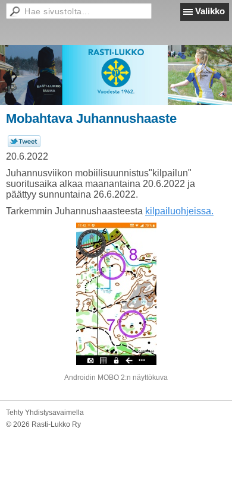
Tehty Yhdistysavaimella (45, 412)
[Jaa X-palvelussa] (24, 145)
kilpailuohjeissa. (179, 211)
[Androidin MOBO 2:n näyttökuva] (116, 294)
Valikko (210, 11)
